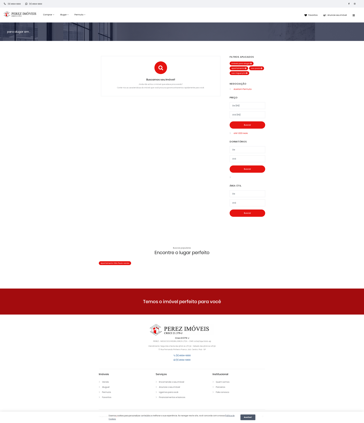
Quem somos (222, 382)
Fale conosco (222, 392)
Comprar (47, 14)
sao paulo (256, 68)
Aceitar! (248, 417)
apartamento (238, 68)
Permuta (79, 14)
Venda (105, 382)
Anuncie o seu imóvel (169, 387)
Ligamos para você (168, 392)
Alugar (63, 14)
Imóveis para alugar (240, 63)
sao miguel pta (238, 73)
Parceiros (220, 387)
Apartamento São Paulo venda (115, 263)
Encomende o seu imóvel (171, 382)
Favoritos (106, 397)
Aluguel (105, 387)
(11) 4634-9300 (183, 355)
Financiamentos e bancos (172, 397)
